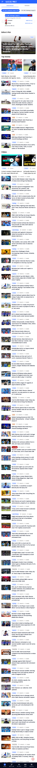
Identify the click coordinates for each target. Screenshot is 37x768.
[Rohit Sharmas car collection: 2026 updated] (6, 687)
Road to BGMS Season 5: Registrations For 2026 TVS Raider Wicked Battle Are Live (23, 129)
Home (4, 766)
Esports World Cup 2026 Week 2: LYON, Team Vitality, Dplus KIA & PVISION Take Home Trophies (23, 278)
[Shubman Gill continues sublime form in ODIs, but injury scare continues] (6, 441)
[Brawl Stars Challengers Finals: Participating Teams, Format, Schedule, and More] (6, 251)
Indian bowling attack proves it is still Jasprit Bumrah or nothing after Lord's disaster (23, 459)
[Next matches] (34, 21)
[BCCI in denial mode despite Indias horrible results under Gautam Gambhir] (6, 313)
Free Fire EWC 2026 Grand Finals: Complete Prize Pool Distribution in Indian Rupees (24, 653)
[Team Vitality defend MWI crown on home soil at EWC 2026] (6, 578)
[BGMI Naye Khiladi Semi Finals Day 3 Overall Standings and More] (6, 136)
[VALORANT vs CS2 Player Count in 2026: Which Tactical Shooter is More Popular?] (6, 605)
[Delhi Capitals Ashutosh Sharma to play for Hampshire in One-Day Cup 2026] (6, 260)
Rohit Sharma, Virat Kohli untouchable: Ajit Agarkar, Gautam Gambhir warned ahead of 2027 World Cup (11, 77)
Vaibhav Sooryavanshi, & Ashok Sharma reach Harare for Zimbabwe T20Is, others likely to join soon (24, 323)
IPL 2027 (19, 766)
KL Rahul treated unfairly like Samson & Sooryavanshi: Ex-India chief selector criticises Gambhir (23, 224)
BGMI (13, 117)
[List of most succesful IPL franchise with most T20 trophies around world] (6, 525)
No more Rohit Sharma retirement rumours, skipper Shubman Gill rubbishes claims (23, 365)
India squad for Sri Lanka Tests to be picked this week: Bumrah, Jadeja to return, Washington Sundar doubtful (18, 48)
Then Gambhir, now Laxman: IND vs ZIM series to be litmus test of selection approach (23, 243)
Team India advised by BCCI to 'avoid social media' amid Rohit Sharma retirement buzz (22, 535)
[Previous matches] (3, 21)
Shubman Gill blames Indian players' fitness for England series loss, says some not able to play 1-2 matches (22, 375)
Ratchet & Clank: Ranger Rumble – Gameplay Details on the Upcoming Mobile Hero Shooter (22, 615)
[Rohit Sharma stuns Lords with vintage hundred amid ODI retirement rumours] (6, 434)
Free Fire (14, 176)
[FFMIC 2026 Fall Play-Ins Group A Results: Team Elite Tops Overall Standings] (6, 214)
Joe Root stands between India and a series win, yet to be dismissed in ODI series (22, 705)
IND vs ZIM (11, 766)
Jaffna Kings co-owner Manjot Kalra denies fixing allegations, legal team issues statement (22, 478)
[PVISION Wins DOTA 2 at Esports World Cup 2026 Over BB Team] (6, 348)
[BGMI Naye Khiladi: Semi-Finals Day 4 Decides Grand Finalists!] (6, 119)
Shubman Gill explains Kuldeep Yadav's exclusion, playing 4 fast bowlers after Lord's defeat (23, 287)
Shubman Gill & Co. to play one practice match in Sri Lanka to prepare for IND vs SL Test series (23, 306)
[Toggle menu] (2, 2)
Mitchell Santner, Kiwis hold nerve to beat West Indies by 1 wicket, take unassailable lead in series (22, 340)
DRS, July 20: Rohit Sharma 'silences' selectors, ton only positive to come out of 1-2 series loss (23, 392)
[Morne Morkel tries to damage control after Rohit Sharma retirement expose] (6, 695)
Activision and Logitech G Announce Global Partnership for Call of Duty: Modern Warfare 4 (22, 234)
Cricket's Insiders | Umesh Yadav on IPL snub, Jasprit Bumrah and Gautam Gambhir (11, 172)
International (10, 5)
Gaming (14, 81)
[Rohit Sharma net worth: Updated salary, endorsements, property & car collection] (6, 500)
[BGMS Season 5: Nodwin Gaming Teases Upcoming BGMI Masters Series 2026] (6, 712)
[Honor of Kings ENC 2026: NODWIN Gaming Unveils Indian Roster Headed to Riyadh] (6, 92)
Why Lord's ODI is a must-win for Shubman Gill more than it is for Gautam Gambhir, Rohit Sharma (23, 545)
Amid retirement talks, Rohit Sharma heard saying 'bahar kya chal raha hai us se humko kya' (23, 598)
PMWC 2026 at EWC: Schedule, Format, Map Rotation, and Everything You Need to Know (23, 739)
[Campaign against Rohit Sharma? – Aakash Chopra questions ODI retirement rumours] (6, 661)
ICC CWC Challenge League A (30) (11, 10)
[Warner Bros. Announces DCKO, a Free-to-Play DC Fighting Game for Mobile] (6, 83)
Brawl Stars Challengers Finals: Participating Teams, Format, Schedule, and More (23, 253)
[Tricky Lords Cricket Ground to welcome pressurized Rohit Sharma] (6, 508)
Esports (14, 89)
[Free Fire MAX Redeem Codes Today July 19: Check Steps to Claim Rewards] (6, 571)
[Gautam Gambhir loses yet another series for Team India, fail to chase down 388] (6, 449)
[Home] (11, 2)
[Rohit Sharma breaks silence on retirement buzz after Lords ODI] (6, 330)
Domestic (27, 5)
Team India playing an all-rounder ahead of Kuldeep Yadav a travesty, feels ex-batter (23, 756)
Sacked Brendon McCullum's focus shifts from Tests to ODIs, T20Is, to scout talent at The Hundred (23, 146)
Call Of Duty (15, 230)
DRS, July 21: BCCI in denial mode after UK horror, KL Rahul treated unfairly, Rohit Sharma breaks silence (23, 198)
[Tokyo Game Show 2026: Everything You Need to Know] (6, 493)
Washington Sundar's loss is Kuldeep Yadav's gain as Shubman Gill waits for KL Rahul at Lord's (24, 564)
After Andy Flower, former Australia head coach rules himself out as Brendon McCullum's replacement (23, 722)
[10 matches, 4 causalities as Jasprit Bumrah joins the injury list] (6, 485)
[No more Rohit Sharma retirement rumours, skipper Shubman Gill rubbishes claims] (6, 364)
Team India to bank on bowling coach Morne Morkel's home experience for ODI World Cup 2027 (23, 625)
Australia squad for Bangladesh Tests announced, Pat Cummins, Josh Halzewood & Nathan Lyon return (22, 188)
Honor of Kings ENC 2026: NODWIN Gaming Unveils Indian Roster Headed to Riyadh (23, 93)
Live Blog (14, 447)
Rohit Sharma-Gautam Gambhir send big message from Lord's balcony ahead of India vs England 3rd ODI (23, 672)
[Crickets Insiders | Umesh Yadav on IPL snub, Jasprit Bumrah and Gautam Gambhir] (11, 160)
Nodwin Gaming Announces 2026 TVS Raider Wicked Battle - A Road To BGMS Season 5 (23, 419)
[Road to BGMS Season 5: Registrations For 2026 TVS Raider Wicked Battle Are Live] (6, 128)
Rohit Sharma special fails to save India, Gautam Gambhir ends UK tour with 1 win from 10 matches (23, 409)
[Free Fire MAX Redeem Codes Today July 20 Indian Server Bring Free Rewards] (6, 399)
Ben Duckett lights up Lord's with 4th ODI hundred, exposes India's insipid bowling (22, 468)
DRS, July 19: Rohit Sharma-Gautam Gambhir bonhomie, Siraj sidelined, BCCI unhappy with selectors (23, 588)
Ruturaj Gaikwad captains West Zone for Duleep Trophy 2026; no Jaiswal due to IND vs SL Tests (23, 297)
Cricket (32, 37)
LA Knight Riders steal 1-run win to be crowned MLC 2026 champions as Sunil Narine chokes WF (23, 554)
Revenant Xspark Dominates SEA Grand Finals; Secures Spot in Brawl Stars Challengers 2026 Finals (23, 634)
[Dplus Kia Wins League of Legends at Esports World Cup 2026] (6, 382)
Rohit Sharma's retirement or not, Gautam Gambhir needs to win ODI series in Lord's (23, 644)
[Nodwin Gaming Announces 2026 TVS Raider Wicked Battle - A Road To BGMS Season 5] (6, 417)
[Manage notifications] (33, 759)
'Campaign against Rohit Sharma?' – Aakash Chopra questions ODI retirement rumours (23, 663)
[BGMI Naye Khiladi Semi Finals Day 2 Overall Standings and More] (6, 426)
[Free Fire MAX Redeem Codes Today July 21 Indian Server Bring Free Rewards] (6, 178)
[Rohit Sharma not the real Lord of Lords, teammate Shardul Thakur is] (6, 355)
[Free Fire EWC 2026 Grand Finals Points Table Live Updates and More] (6, 746)
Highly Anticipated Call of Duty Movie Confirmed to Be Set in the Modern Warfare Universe (22, 518)
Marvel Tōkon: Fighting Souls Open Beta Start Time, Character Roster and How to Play (23, 207)
